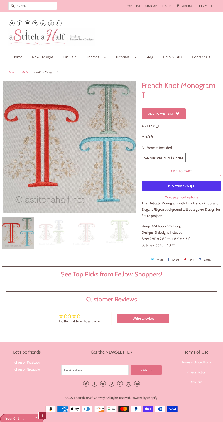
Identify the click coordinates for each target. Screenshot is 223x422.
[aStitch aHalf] (111, 37)
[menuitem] (96, 57)
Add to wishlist (161, 113)
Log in (166, 5)
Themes (94, 57)
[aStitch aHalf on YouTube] (27, 23)
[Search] (12, 6)
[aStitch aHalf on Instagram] (51, 23)
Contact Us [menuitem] (201, 57)
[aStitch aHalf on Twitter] (12, 23)
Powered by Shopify (144, 398)
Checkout (205, 5)
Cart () (186, 5)
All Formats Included (157, 148)
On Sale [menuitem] (70, 57)
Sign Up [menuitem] (151, 5)
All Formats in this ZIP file (163, 157)
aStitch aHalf (84, 398)
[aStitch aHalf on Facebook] (19, 23)
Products (23, 72)
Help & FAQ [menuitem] (172, 57)
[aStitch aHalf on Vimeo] (35, 23)
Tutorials (123, 57)
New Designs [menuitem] (43, 57)
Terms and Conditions (196, 362)
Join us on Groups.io (27, 369)
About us (196, 382)
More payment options (181, 197)
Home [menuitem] (17, 57)
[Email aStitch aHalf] (59, 23)
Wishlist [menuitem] (133, 5)
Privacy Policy (196, 372)
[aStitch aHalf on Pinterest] (43, 23)
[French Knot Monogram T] (69, 147)
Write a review (143, 318)
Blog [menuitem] (149, 57)
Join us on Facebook (27, 362)
